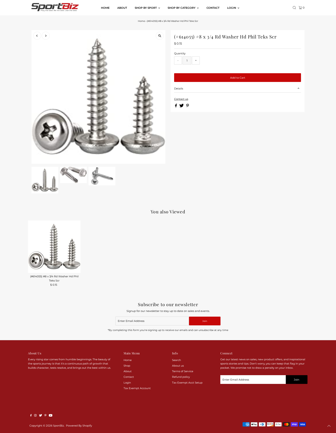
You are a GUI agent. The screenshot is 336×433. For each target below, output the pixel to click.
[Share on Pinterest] (187, 106)
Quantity (180, 53)
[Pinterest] (45, 416)
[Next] (46, 36)
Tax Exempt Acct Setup (187, 382)
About (128, 371)
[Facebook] (31, 416)
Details (178, 88)
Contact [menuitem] (212, 7)
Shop (127, 365)
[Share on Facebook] (176, 106)
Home (141, 21)
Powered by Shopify (79, 425)
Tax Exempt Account (137, 388)
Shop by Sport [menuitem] (146, 7)
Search (176, 360)
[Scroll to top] (329, 426)
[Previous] (37, 36)
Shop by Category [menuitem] (182, 7)
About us (178, 365)
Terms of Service (182, 371)
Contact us (181, 99)
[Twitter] (40, 416)
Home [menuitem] (105, 7)
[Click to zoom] (160, 36)
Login (127, 382)
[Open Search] (294, 7)
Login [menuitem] (232, 7)
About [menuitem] (122, 7)
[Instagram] (35, 416)
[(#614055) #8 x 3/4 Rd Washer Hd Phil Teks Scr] (54, 247)
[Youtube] (50, 416)
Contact (129, 376)
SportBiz (58, 425)
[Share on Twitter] (181, 106)
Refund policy (181, 376)
